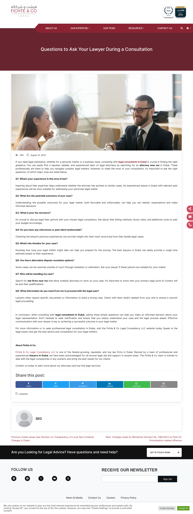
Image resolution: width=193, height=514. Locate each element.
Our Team (109, 28)
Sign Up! (167, 479)
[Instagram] (68, 478)
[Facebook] (27, 478)
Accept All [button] (183, 508)
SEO (22, 155)
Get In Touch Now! (160, 452)
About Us (51, 28)
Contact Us (165, 28)
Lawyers (23, 393)
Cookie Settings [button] (167, 508)
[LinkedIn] (13, 478)
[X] (41, 478)
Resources (135, 28)
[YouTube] (54, 478)
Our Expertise (79, 28)
